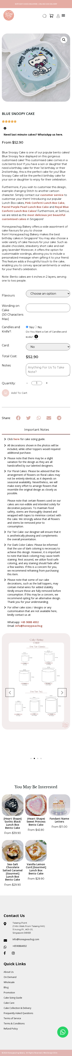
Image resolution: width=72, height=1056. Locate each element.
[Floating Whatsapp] (62, 1032)
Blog (6, 987)
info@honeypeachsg (28, 626)
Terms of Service (12, 1018)
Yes (31, 327)
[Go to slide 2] (34, 758)
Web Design (48, 1053)
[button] (45, 17)
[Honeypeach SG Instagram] (14, 953)
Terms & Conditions (14, 1023)
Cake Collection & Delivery (17, 1008)
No (40, 327)
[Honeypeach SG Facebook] (6, 953)
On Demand (10, 977)
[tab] (36, 430)
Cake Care (9, 1002)
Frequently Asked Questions (18, 1013)
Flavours (8, 295)
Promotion (9, 992)
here (16, 439)
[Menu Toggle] (63, 15)
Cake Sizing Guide (13, 997)
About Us (8, 972)
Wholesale (9, 982)
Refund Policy (11, 1028)
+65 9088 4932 (30, 622)
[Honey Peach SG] (8, 15)
